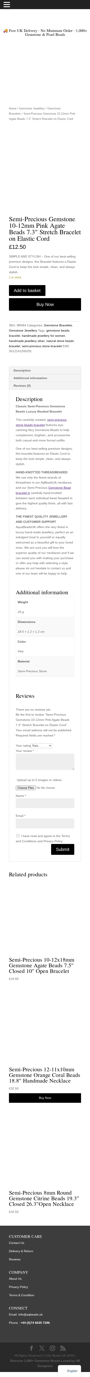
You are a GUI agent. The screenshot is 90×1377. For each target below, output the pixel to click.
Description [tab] (22, 370)
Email (20, 815)
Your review (25, 751)
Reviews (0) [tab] (22, 385)
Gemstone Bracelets (58, 325)
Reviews (15, 1259)
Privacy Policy (18, 1287)
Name (21, 795)
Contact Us (16, 1243)
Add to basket (27, 290)
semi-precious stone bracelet (42, 346)
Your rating (23, 745)
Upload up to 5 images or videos (39, 780)
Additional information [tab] (30, 378)
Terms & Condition (21, 1295)
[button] (7, 5)
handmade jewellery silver (27, 341)
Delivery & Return (21, 1251)
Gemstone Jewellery (32, 108)
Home (12, 108)
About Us (15, 1278)
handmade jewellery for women (43, 335)
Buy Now (45, 304)
